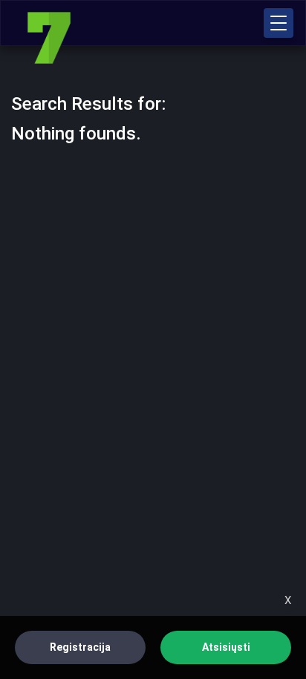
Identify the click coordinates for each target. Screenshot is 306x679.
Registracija (80, 647)
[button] (278, 23)
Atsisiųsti (226, 647)
